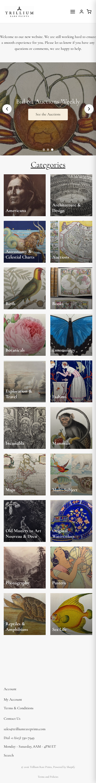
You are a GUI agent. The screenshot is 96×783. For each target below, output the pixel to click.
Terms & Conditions (18, 708)
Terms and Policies (48, 776)
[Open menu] (72, 11)
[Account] (81, 11)
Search (9, 755)
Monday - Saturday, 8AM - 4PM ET (30, 746)
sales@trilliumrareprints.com (24, 729)
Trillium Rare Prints (41, 767)
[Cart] (89, 11)
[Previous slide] (7, 109)
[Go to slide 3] (52, 149)
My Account (13, 699)
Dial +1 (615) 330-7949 (19, 738)
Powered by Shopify (64, 767)
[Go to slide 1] (44, 149)
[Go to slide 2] (48, 149)
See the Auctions (48, 114)
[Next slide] (89, 109)
